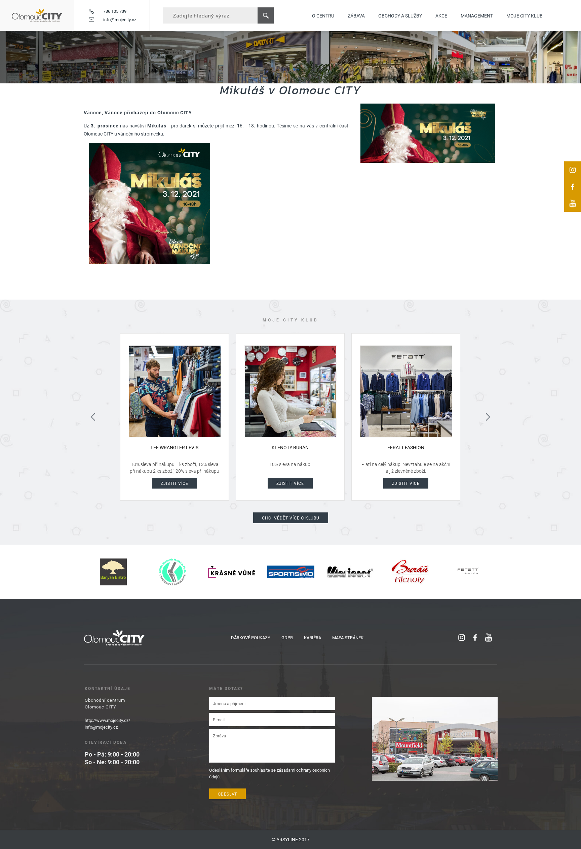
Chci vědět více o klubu (290, 517)
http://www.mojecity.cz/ (107, 720)
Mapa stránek (347, 637)
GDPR (287, 637)
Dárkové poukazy (250, 637)
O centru (323, 15)
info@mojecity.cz (119, 19)
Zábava (356, 15)
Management (477, 15)
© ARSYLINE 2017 (291, 839)
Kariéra (312, 637)
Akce (441, 15)
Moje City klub (524, 15)
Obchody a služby (400, 15)
